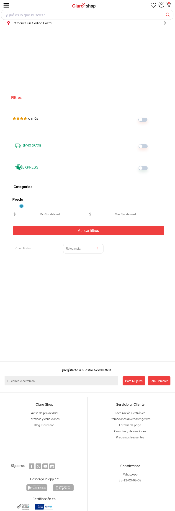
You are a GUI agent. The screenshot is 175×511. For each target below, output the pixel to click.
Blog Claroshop (44, 425)
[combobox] (87, 15)
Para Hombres (158, 381)
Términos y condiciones (44, 419)
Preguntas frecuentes (130, 437)
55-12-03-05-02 (130, 480)
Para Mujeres (134, 381)
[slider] (21, 206)
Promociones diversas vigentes (130, 419)
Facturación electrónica (130, 413)
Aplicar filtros (88, 231)
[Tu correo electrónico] (62, 380)
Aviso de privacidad (44, 413)
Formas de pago (130, 425)
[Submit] (168, 15)
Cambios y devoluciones (130, 431)
